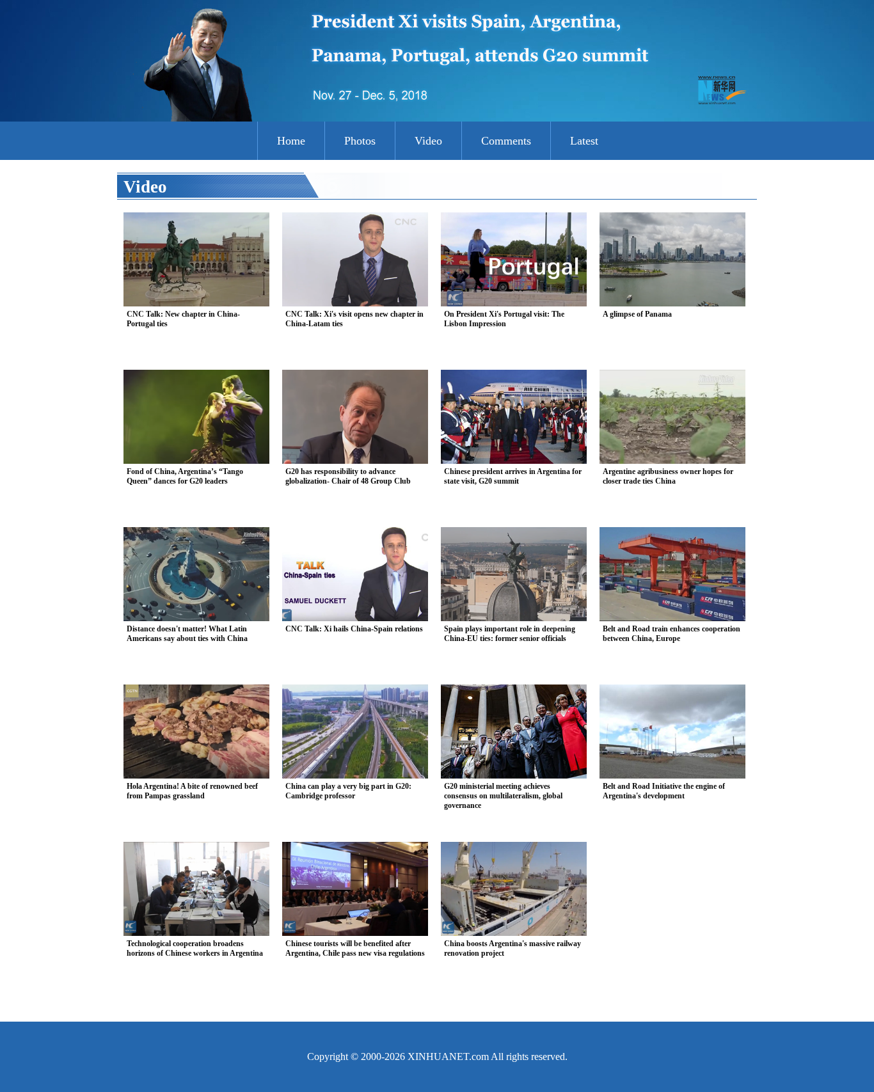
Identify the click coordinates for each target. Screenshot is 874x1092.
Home (291, 140)
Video (428, 140)
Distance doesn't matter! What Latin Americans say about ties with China (187, 633)
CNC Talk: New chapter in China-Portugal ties (183, 319)
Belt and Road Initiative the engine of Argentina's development (664, 791)
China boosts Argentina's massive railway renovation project (512, 948)
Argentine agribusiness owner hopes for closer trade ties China (668, 476)
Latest (584, 140)
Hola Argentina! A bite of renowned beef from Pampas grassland (192, 791)
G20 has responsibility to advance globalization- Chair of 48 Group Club (348, 476)
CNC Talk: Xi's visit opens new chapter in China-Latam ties (354, 319)
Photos (360, 140)
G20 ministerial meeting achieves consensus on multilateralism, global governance (503, 796)
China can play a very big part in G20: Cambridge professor (348, 791)
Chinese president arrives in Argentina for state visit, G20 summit (513, 476)
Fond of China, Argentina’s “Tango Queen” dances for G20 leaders (185, 476)
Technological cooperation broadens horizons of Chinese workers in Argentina (195, 948)
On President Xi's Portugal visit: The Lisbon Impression (504, 319)
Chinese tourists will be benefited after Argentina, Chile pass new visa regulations (355, 948)
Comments (506, 140)
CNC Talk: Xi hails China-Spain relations (354, 628)
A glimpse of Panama (637, 314)
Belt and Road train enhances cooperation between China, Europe (671, 633)
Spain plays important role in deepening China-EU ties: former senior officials (509, 633)
